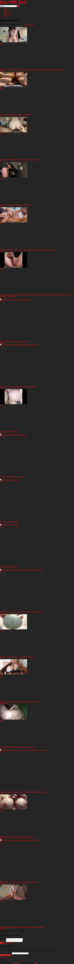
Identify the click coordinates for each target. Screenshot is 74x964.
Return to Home (29, 24)
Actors (5, 16)
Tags (5, 12)
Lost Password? (9, 943)
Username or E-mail (5, 953)
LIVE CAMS (7, 14)
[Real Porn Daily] (13, 4)
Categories (7, 11)
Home (5, 9)
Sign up (16, 963)
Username (3, 939)
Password (3, 941)
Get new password (5, 955)
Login (2, 943)
